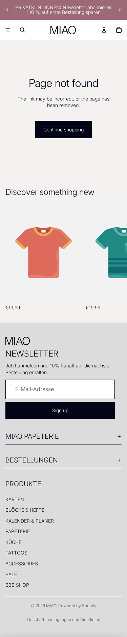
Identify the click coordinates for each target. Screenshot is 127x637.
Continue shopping (63, 129)
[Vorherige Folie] (7, 9)
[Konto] (104, 29)
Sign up (60, 410)
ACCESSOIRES (21, 563)
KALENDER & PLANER (29, 521)
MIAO (51, 605)
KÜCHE (13, 542)
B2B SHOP (17, 585)
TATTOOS (16, 553)
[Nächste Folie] (119, 9)
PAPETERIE (17, 531)
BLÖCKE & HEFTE (24, 510)
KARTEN (14, 499)
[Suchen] (22, 29)
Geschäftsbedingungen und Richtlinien (63, 619)
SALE (11, 574)
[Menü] (8, 30)
